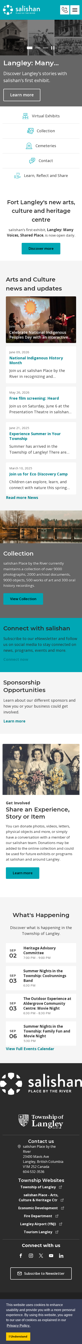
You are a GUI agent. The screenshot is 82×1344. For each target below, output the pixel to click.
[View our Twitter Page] (41, 1255)
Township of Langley (38, 1187)
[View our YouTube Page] (51, 1255)
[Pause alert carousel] (53, 47)
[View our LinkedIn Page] (61, 1255)
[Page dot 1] (29, 48)
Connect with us (41, 1245)
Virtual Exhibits (46, 115)
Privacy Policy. (19, 1326)
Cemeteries (46, 145)
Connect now (15, 659)
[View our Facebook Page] (21, 1255)
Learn (14, 721)
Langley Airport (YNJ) (38, 1224)
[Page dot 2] (37, 47)
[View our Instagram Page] (31, 1255)
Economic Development (38, 1208)
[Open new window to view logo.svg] (41, 1121)
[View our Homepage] (21, 9)
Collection (46, 130)
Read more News (22, 497)
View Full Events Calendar (30, 1048)
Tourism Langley (38, 1232)
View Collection (23, 598)
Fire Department (38, 1216)
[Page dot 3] (45, 47)
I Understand (19, 1336)
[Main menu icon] (74, 9)
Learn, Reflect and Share (46, 175)
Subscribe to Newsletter (44, 1273)
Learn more (22, 95)
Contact (46, 160)
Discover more (41, 248)
